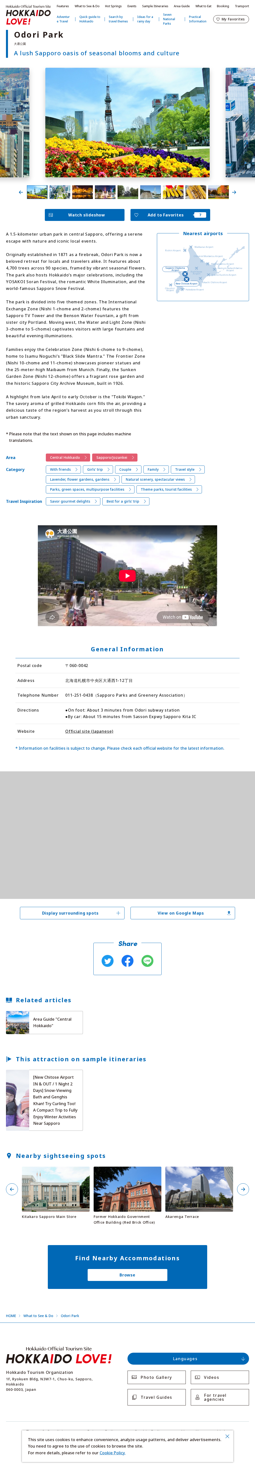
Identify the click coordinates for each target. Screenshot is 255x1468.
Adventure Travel (63, 19)
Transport (242, 6)
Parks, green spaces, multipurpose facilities (87, 489)
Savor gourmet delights (70, 501)
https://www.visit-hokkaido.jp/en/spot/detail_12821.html (199, 1173)
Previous (21, 192)
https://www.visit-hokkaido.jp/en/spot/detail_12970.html (56, 1173)
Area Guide (182, 6)
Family (153, 469)
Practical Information (197, 19)
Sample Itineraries (155, 6)
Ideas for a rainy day (145, 19)
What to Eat (203, 6)
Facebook (127, 961)
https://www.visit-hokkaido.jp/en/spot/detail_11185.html (127, 1173)
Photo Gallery (156, 1377)
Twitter (108, 961)
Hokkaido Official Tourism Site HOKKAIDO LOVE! (28, 15)
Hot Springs (113, 6)
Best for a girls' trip (123, 501)
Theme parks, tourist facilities (166, 489)
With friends (60, 469)
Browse (127, 1275)
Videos (211, 1377)
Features (63, 6)
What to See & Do (87, 6)
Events (132, 6)
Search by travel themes (118, 19)
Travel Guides (156, 1397)
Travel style (184, 469)
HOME (11, 1315)
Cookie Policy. (113, 1453)
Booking (223, 6)
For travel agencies (215, 1397)
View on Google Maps (181, 913)
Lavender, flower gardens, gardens (79, 479)
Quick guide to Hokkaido (89, 19)
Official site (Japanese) (89, 731)
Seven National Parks (169, 19)
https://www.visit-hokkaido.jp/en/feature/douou (35, 1015)
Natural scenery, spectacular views (155, 479)
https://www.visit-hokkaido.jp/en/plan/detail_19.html (39, 1074)
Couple (125, 469)
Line (147, 961)
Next (234, 192)
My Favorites (233, 19)
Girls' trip (95, 469)
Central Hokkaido (65, 457)
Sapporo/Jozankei (111, 457)
